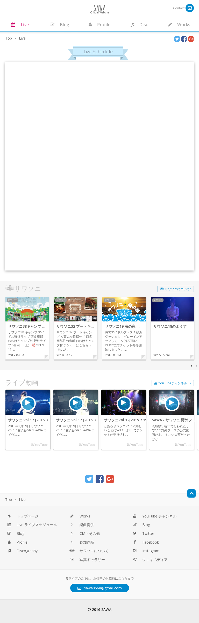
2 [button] (196, 366)
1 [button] (191, 366)
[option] (27, 328)
